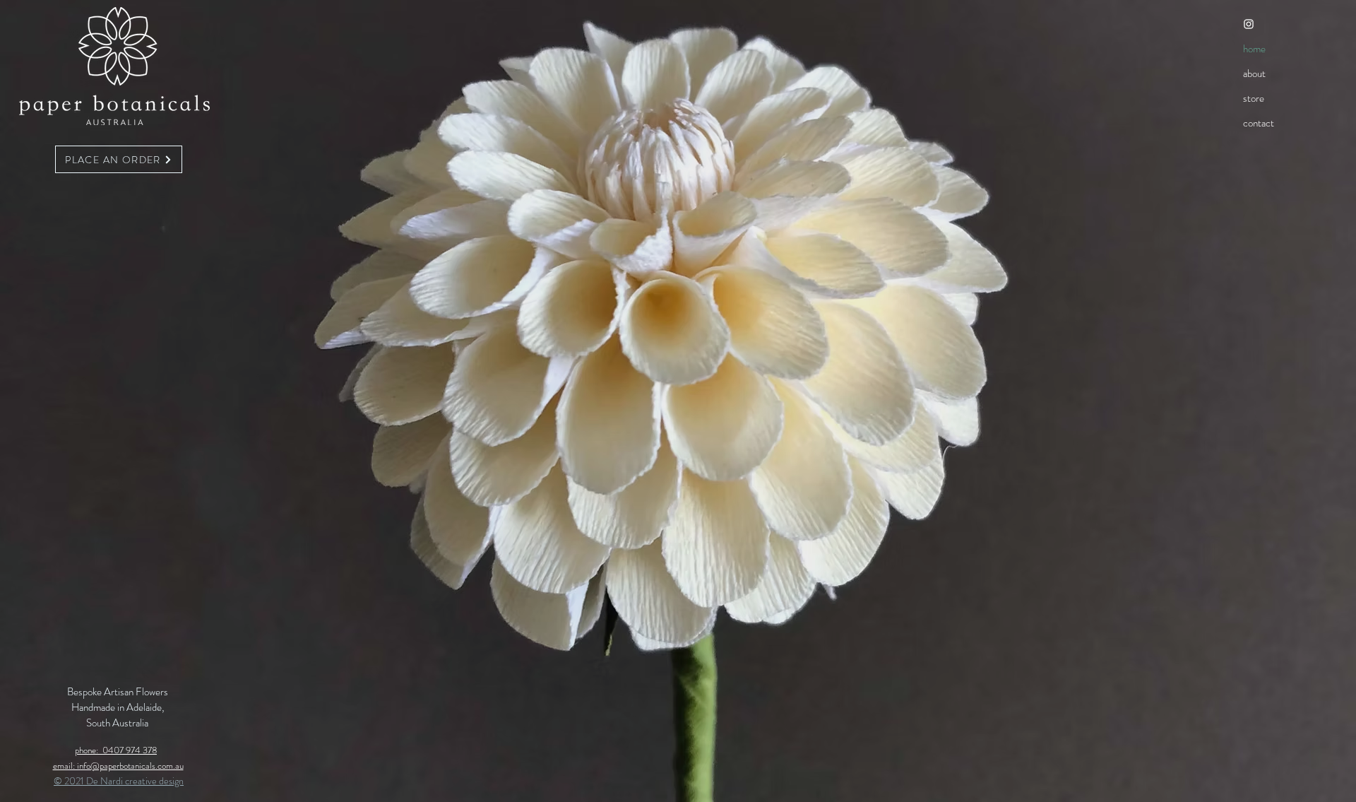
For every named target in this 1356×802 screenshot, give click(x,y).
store (1253, 98)
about (1254, 73)
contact (1258, 123)
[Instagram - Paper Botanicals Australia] (1248, 24)
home (1254, 49)
